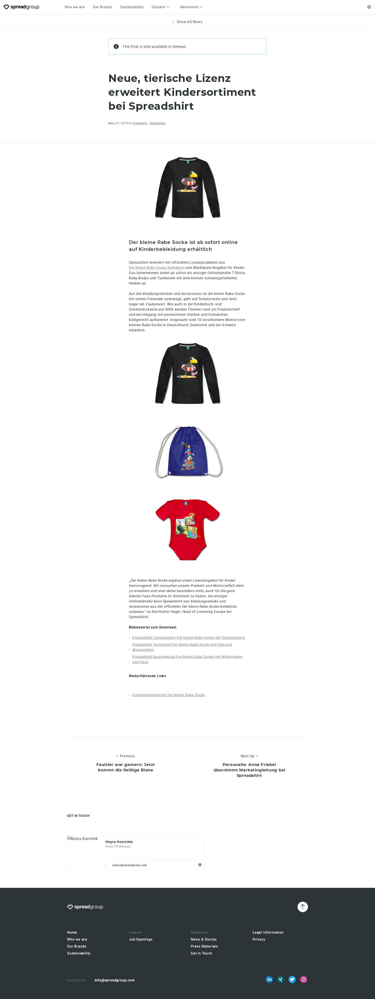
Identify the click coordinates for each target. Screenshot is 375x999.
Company (140, 123)
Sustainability (132, 7)
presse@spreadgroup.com (130, 865)
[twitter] (292, 979)
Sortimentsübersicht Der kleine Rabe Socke (168, 695)
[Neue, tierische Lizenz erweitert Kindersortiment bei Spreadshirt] (187, 187)
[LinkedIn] (269, 979)
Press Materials (204, 946)
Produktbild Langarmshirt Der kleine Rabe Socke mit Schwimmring (188, 637)
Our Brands (102, 7)
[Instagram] (303, 979)
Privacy (259, 939)
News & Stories (204, 939)
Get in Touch (201, 953)
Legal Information (268, 932)
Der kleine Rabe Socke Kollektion (156, 267)
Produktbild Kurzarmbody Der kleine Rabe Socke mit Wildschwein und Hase (187, 659)
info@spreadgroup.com (115, 980)
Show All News (189, 21)
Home (72, 932)
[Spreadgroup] (21, 7)
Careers (158, 7)
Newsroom (189, 7)
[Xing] (280, 979)
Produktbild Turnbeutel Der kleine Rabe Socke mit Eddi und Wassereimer (182, 647)
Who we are (75, 7)
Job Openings (141, 939)
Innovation (158, 123)
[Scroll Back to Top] (303, 907)
